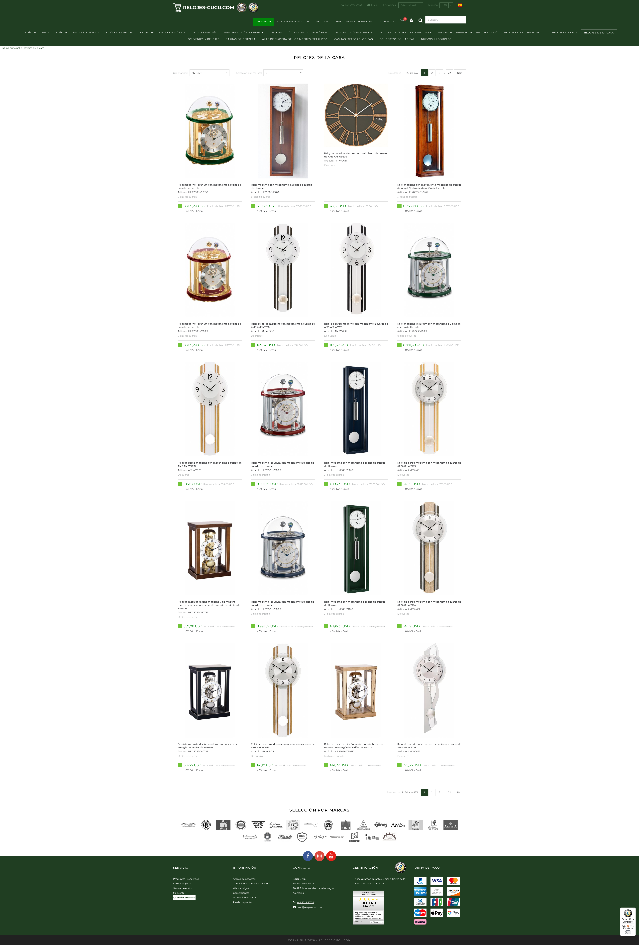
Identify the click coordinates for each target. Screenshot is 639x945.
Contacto (386, 21)
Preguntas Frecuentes (354, 21)
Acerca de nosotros (293, 21)
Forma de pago (182, 883)
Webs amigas (241, 888)
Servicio (322, 21)
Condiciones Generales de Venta (251, 883)
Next (459, 72)
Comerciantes (241, 892)
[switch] (628, 932)
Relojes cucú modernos (353, 32)
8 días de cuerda (119, 32)
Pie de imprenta (242, 902)
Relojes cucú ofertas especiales (405, 32)
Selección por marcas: (249, 72)
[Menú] (634, 910)
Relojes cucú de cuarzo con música (298, 32)
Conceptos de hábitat (397, 39)
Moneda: (433, 4)
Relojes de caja (564, 32)
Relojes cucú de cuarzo (243, 32)
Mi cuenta (179, 892)
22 (449, 72)
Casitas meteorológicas (353, 39)
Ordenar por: (180, 72)
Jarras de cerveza (240, 39)
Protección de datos (244, 897)
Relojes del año (205, 32)
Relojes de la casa (599, 32)
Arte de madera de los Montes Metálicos (295, 39)
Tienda (262, 21)
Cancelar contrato (184, 897)
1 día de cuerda (37, 32)
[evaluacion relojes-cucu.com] (368, 909)
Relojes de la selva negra (524, 32)
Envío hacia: (390, 4)
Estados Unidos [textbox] (410, 5)
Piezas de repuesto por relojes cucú (467, 32)
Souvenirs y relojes (204, 39)
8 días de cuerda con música (162, 32)
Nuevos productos (436, 39)
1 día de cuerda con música (77, 32)
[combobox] (410, 5)
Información (244, 867)
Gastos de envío (182, 888)
